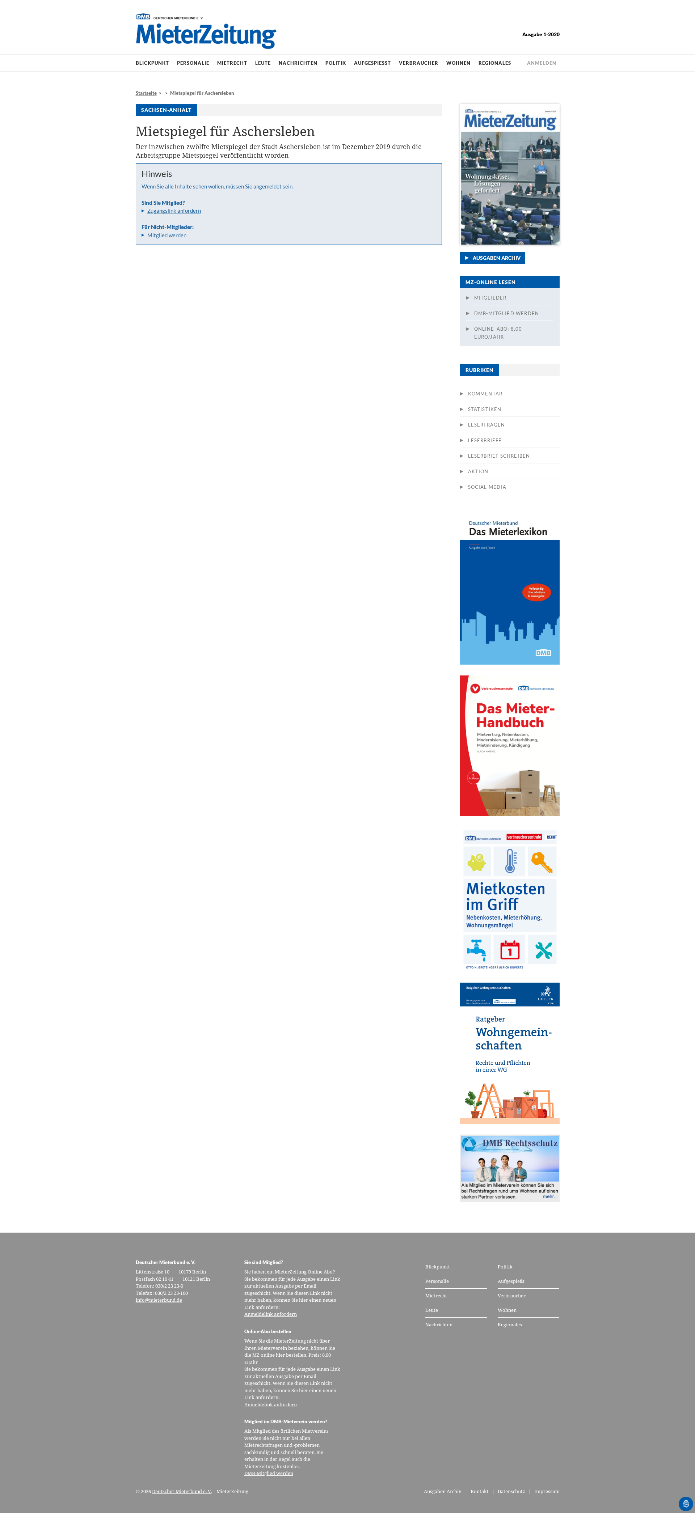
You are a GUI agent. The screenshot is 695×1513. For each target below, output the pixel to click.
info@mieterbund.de (159, 1300)
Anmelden (541, 63)
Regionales (495, 63)
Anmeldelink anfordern (270, 1314)
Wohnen (458, 63)
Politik (335, 63)
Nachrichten (298, 63)
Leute (263, 63)
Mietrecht (232, 63)
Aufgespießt (372, 63)
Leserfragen (486, 425)
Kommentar (485, 394)
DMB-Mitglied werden (506, 313)
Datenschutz (511, 1491)
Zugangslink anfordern (174, 210)
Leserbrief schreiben (499, 456)
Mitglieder (490, 298)
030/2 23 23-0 (169, 1286)
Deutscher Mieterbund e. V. (182, 1491)
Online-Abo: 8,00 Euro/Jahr (498, 333)
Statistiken (485, 409)
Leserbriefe (485, 440)
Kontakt (480, 1491)
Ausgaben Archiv (497, 258)
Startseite (146, 93)
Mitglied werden (166, 235)
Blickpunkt (152, 63)
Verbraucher (418, 63)
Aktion (478, 471)
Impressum (547, 1491)
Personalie (193, 63)
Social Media (487, 487)
